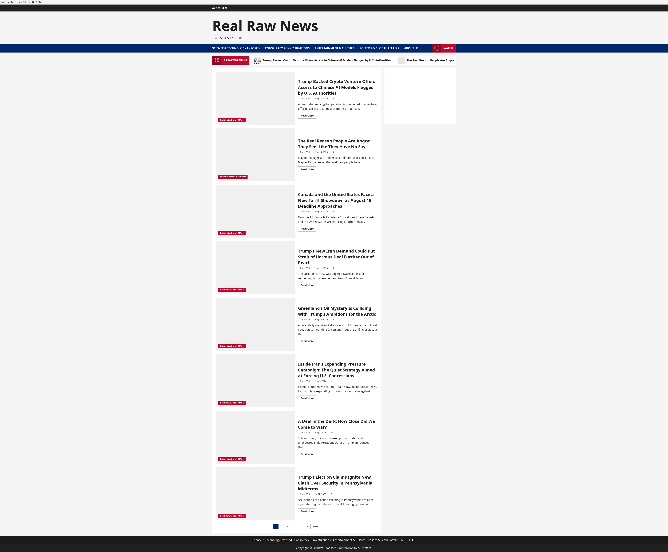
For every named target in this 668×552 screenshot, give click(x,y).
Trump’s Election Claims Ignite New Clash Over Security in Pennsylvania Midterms (335, 482)
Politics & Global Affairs (379, 48)
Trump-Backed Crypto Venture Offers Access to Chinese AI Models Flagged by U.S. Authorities (327, 60)
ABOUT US (411, 48)
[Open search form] (429, 48)
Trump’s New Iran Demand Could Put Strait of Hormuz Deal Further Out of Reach (336, 256)
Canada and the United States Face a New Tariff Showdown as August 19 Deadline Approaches (336, 200)
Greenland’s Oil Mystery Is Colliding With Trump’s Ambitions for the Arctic (337, 311)
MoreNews (346, 548)
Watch (448, 48)
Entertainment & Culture (334, 48)
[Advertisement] (420, 96)
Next (315, 526)
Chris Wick (305, 98)
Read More (308, 116)
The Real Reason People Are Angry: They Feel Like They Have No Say (453, 60)
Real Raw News (265, 25)
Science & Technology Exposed (236, 48)
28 (306, 526)
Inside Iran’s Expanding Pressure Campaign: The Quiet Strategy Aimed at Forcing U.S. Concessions (336, 369)
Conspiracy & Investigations (287, 48)
